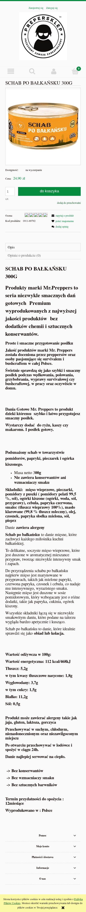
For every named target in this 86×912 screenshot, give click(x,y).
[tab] (43, 247)
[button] (11, 71)
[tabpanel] (43, 539)
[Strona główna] (43, 35)
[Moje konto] (54, 71)
